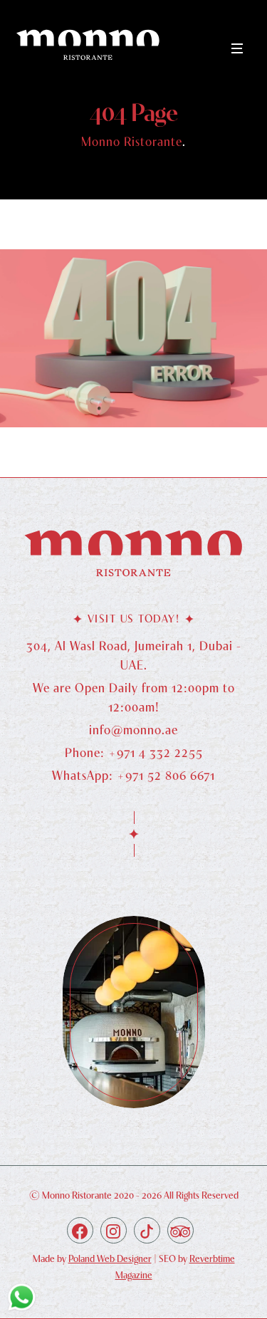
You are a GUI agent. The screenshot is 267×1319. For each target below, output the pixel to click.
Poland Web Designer (110, 1258)
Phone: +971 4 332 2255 (134, 752)
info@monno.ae (133, 729)
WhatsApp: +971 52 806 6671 (133, 775)
